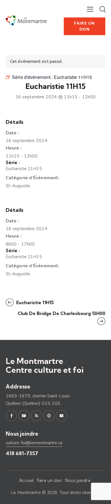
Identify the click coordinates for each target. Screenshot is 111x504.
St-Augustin (18, 186)
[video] (61, 415)
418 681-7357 (22, 453)
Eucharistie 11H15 (24, 169)
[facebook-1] (11, 415)
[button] (90, 9)
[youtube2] (24, 415)
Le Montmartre (26, 492)
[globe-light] (49, 415)
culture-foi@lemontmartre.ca (34, 443)
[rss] (36, 415)
